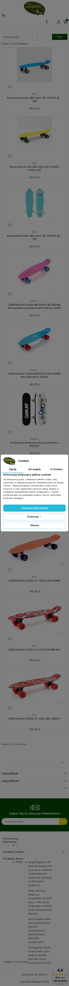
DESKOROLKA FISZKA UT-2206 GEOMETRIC (34, 649)
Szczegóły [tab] (34, 469)
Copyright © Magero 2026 (34, 981)
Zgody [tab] (13, 469)
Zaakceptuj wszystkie (34, 508)
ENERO (34, 439)
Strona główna (18, 762)
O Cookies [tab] (56, 469)
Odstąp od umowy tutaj (16, 961)
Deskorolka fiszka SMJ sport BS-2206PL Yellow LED (34, 168)
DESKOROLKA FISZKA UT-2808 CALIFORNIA (34, 580)
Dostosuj (33, 516)
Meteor (34, 301)
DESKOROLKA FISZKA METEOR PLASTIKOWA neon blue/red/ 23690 (34, 375)
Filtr (59, 36)
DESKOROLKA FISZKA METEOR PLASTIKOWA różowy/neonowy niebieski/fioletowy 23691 (34, 306)
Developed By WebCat (34, 974)
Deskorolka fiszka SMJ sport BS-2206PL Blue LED (34, 99)
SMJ (34, 94)
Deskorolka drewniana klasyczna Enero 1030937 (34, 444)
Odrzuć (34, 525)
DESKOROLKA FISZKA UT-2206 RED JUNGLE (34, 718)
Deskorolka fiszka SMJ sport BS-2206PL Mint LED (34, 237)
